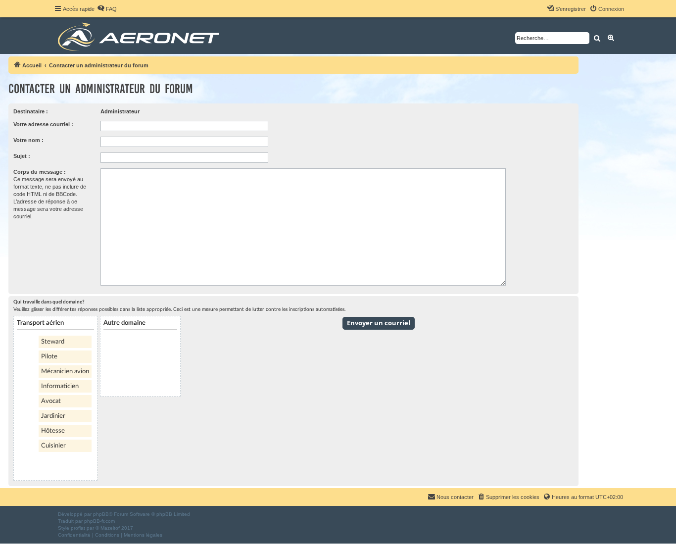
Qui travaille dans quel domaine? (49, 301)
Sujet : (21, 156)
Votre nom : (28, 140)
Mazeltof (110, 528)
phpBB (101, 514)
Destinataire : (30, 111)
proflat (78, 528)
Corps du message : (39, 172)
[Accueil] (140, 35)
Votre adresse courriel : (43, 124)
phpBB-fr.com (99, 521)
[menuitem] (107, 9)
